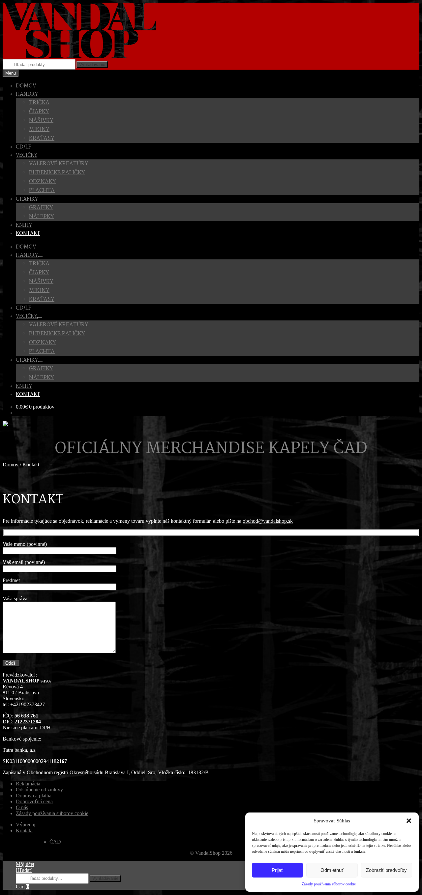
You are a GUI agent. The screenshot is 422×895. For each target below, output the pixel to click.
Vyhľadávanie (92, 64)
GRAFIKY (27, 199)
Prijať (277, 870)
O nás (22, 807)
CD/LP (24, 147)
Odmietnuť (332, 870)
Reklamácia (29, 783)
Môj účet (25, 864)
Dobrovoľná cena (34, 801)
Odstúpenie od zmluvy (39, 789)
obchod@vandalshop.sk (268, 521)
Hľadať (24, 870)
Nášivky (41, 120)
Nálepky (41, 216)
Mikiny (39, 129)
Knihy (24, 225)
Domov (26, 86)
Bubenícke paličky (57, 172)
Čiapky (39, 111)
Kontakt (28, 233)
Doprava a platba (33, 795)
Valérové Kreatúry (58, 163)
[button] (409, 820)
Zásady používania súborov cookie (329, 884)
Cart (22, 886)
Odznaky (42, 181)
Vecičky (26, 155)
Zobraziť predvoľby (386, 870)
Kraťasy (41, 138)
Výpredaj (25, 824)
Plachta (42, 190)
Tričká (39, 102)
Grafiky (41, 207)
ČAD (55, 842)
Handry (27, 94)
